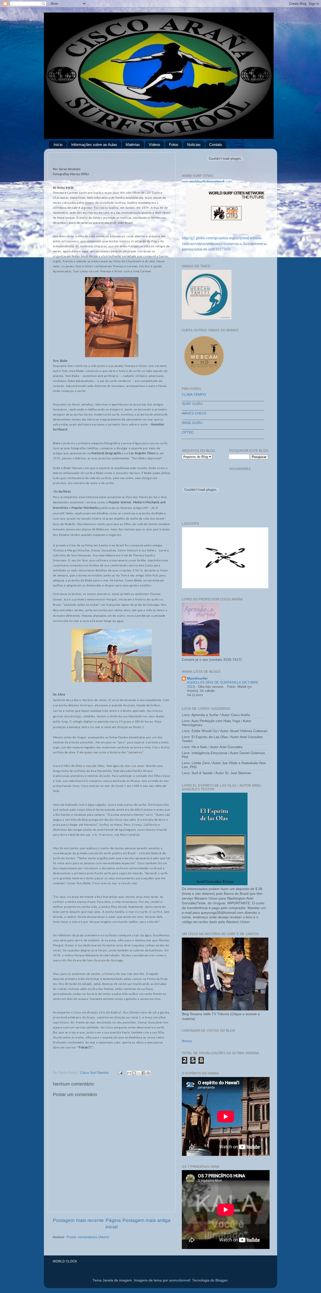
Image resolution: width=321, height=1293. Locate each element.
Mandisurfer (197, 678)
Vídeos (154, 144)
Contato (215, 144)
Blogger (221, 1280)
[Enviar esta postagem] (120, 1072)
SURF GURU (192, 404)
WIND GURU (192, 423)
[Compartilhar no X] (138, 1072)
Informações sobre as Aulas (94, 144)
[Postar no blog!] (133, 1072)
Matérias (133, 144)
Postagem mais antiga (146, 1220)
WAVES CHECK (194, 413)
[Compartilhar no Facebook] (143, 1072)
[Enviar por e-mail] (129, 1072)
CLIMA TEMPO (194, 394)
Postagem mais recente (78, 1220)
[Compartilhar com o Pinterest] (148, 1072)
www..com (207, 181)
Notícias (194, 144)
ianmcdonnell (179, 1280)
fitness (187, 1041)
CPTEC (188, 432)
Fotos (173, 144)
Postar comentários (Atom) (87, 1237)
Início (58, 144)
